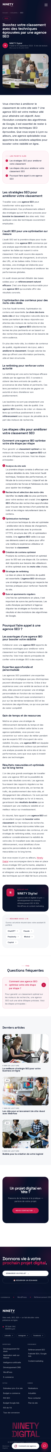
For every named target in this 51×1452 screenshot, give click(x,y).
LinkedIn (9, 1335)
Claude (26, 931)
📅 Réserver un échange (25, 1280)
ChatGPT (11, 931)
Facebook (38, 1335)
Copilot (11, 942)
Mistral (27, 937)
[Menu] (46, 4)
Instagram (23, 1335)
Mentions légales (5, 1447)
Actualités (14, 13)
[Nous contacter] (44, 1445)
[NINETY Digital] (8, 5)
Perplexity (12, 937)
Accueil (5, 13)
